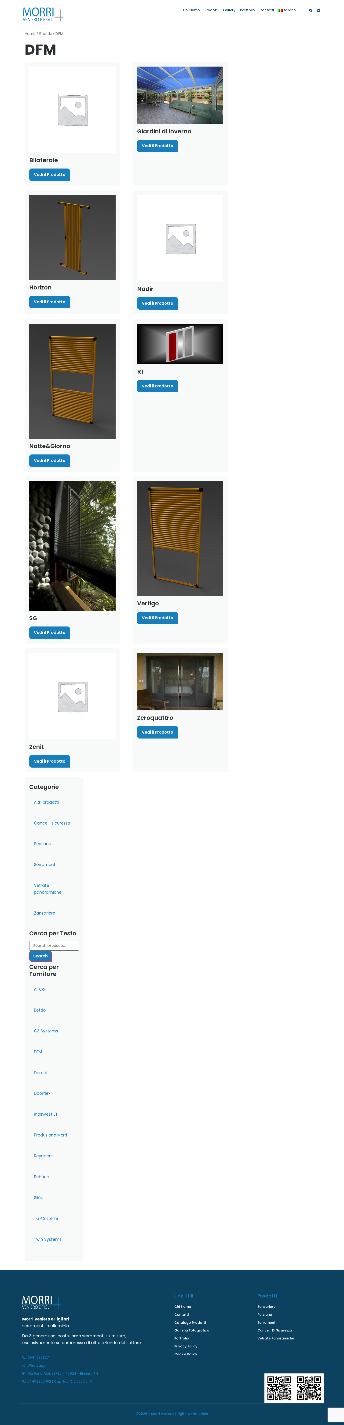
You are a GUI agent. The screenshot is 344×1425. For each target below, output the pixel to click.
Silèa (39, 1197)
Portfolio (247, 10)
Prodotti (211, 10)
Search (40, 956)
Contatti (267, 10)
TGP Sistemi (46, 1218)
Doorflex (42, 1093)
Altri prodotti (46, 802)
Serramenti (45, 864)
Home (30, 33)
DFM (38, 1052)
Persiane (42, 844)
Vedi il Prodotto (49, 174)
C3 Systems (46, 1031)
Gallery (229, 10)
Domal (40, 1073)
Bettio (40, 1010)
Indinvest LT (46, 1114)
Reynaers (43, 1156)
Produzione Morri (50, 1135)
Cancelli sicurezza (52, 823)
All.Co (39, 989)
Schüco (41, 1177)
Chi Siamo (191, 10)
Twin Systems (48, 1239)
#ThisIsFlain (198, 1413)
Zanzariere (44, 913)
